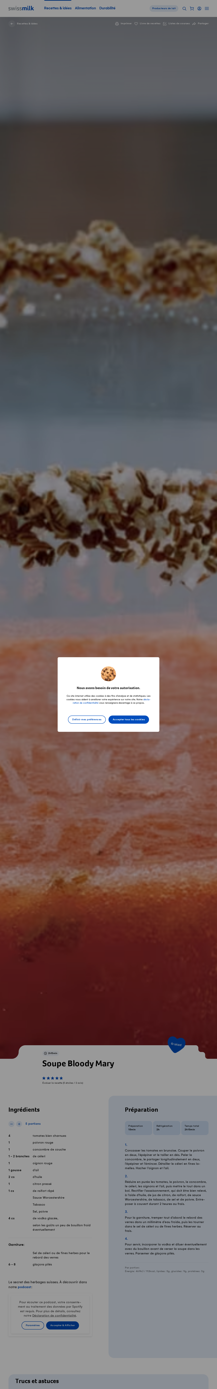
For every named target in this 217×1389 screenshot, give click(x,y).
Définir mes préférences (87, 719)
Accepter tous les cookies (129, 719)
